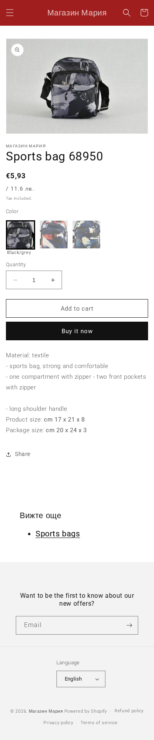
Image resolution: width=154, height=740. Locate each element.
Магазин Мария (46, 711)
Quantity (16, 264)
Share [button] (22, 454)
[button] (10, 12)
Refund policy (129, 710)
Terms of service (99, 722)
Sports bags (58, 533)
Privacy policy (58, 722)
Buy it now (77, 331)
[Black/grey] (20, 235)
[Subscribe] (129, 625)
